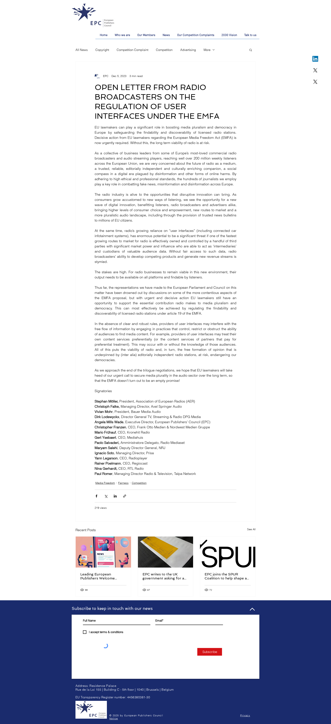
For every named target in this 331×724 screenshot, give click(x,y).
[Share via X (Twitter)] (106, 496)
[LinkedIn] (315, 59)
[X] (315, 70)
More (207, 50)
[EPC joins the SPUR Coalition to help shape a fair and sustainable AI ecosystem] (227, 552)
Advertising (188, 50)
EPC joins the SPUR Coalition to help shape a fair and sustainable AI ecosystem (226, 576)
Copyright (102, 50)
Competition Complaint (132, 50)
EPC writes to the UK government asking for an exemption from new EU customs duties (164, 576)
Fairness (123, 483)
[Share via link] (124, 496)
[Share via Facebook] (96, 496)
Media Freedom (105, 483)
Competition (164, 50)
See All (251, 529)
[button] (250, 49)
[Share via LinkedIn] (115, 496)
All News (81, 50)
